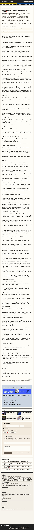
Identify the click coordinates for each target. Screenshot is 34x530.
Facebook (8, 28)
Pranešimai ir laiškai (24, 4)
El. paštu (14, 28)
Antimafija (13, 4)
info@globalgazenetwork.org (13, 527)
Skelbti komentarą (7, 452)
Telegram (11, 28)
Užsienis (20, 4)
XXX (32, 4)
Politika (9, 4)
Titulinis (2, 4)
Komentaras (5, 444)
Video (29, 4)
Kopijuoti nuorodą (19, 28)
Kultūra (16, 4)
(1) (6, 11)
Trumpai (6, 4)
